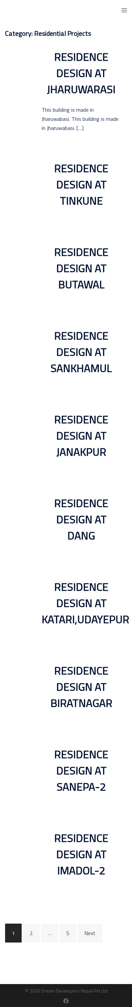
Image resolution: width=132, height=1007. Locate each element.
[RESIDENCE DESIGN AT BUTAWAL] (19, 271)
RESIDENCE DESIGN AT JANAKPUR (81, 435)
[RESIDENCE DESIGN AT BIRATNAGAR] (19, 690)
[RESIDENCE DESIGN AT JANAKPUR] (19, 439)
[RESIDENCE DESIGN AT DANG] (19, 523)
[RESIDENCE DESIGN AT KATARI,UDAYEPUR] (19, 606)
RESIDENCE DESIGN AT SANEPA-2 (81, 770)
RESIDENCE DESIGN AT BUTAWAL (81, 268)
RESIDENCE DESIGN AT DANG (81, 519)
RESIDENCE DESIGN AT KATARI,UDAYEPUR (85, 603)
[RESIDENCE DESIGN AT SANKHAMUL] (19, 355)
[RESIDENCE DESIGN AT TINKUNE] (19, 188)
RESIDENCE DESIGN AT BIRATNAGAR (81, 686)
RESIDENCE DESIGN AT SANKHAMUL (81, 351)
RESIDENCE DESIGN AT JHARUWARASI (81, 73)
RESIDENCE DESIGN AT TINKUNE (81, 184)
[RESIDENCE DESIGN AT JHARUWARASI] (19, 90)
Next (89, 933)
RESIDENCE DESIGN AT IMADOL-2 (81, 854)
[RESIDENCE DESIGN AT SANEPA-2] (19, 774)
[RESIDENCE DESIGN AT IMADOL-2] (19, 857)
